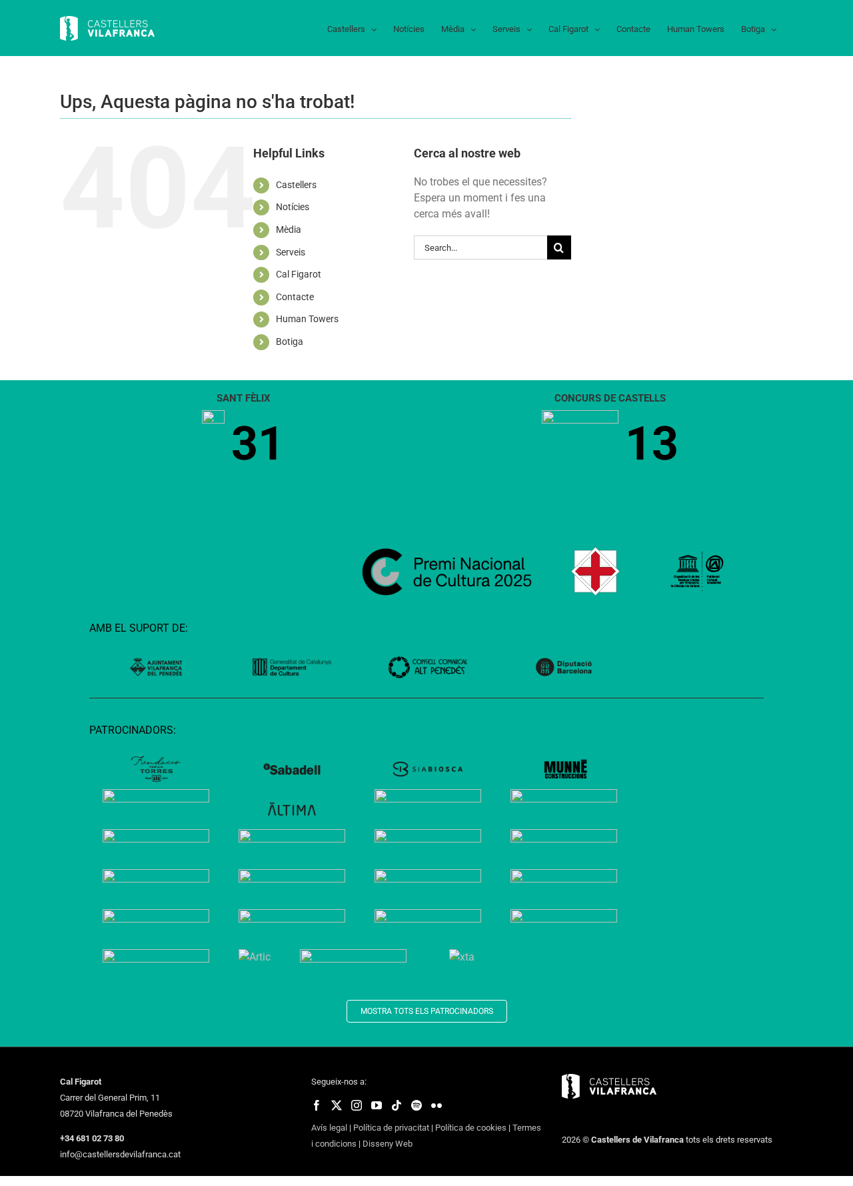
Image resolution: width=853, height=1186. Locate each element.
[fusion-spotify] (416, 1105)
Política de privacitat (391, 1128)
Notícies (292, 206)
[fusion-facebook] (316, 1105)
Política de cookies (470, 1128)
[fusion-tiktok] (396, 1105)
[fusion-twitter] (336, 1105)
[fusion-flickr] (436, 1105)
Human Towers (307, 319)
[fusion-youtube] (376, 1105)
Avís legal (329, 1128)
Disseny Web (388, 1144)
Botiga (289, 341)
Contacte (295, 296)
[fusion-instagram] (356, 1105)
